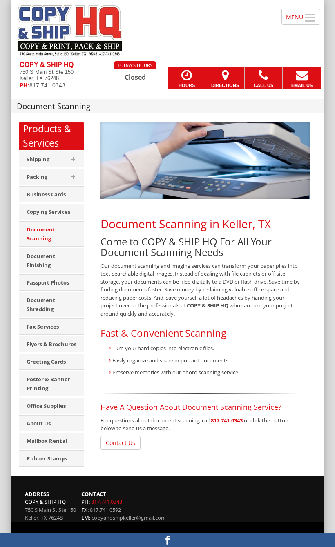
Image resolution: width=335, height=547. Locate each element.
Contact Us (120, 443)
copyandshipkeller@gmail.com (129, 517)
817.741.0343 (227, 420)
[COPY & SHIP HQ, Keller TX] (167, 30)
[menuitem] (51, 194)
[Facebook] (167, 540)
